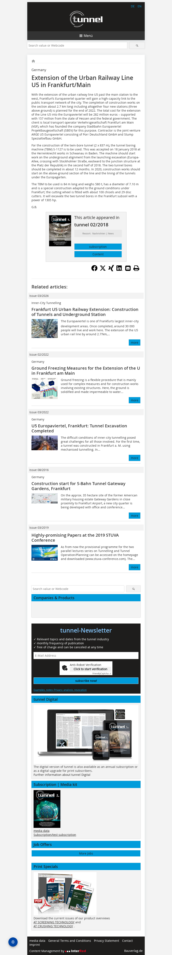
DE (133, 6)
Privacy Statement (106, 941)
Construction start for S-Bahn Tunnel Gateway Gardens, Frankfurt (78, 486)
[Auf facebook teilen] (94, 270)
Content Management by (47, 951)
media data (42, 831)
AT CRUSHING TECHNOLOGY (53, 926)
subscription (98, 247)
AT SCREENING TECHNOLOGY (54, 922)
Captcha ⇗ (102, 673)
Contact (127, 941)
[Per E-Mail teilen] (128, 268)
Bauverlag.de (133, 951)
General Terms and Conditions (69, 941)
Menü (88, 35)
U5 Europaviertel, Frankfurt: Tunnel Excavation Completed (79, 428)
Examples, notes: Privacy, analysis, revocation (60, 689)
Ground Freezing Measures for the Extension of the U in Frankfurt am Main (85, 370)
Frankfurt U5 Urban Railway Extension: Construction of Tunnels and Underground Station (84, 312)
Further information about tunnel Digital (62, 775)
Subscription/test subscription (55, 835)
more (134, 342)
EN (140, 6)
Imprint (34, 945)
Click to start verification (90, 669)
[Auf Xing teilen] (111, 270)
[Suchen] (137, 45)
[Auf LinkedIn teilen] (119, 270)
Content (98, 254)
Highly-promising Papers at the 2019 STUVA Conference (75, 537)
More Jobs (86, 853)
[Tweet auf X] (103, 270)
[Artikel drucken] (136, 268)
